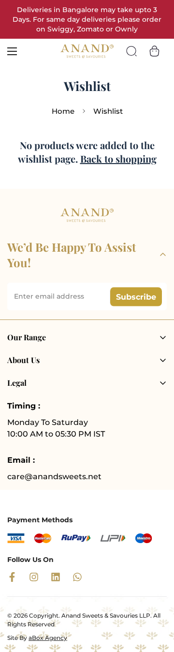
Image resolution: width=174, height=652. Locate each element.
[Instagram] (34, 577)
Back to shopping (118, 158)
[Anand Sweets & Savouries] (87, 50)
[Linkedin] (55, 577)
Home (63, 111)
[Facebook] (12, 577)
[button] (154, 51)
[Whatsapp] (77, 577)
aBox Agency (48, 637)
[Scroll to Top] (156, 600)
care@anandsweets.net (54, 476)
